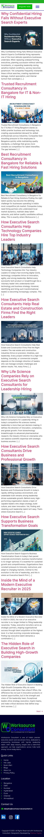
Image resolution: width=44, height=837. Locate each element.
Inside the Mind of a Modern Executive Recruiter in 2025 (18, 584)
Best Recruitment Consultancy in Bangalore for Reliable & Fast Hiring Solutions (21, 160)
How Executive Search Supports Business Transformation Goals (20, 521)
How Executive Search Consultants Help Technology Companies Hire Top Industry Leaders (21, 231)
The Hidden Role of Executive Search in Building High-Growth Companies (19, 650)
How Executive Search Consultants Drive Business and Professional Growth (20, 453)
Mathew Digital (35, 833)
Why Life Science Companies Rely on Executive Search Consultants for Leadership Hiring (17, 380)
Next (40, 711)
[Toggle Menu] (37, 7)
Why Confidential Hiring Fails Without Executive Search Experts (21, 17)
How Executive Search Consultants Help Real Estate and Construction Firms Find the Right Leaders (22, 308)
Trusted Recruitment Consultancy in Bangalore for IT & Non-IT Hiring (21, 90)
